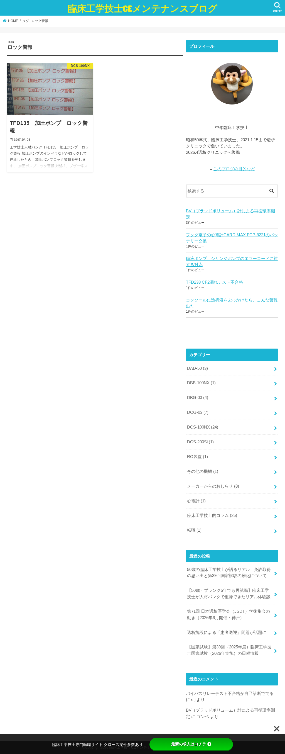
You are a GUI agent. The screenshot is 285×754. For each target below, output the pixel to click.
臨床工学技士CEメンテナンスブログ (142, 8)
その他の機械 (202, 471)
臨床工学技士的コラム (212, 515)
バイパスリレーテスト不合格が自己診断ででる (230, 693)
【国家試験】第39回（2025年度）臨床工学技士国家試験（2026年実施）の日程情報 (229, 650)
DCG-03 (197, 412)
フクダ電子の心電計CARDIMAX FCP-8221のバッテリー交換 (232, 238)
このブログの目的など (234, 169)
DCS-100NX (202, 427)
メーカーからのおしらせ (213, 486)
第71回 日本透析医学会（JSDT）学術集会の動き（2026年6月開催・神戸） (228, 614)
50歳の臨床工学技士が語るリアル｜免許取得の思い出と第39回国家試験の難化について (229, 572)
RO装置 (197, 456)
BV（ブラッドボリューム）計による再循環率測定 (230, 214)
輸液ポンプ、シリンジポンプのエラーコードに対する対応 (232, 261)
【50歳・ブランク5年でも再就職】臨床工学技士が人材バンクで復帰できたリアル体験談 (229, 593)
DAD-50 (197, 368)
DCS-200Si (200, 442)
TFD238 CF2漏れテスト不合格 (214, 282)
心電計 (196, 501)
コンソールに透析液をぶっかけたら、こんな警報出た (232, 303)
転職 (194, 530)
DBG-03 (197, 397)
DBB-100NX (201, 383)
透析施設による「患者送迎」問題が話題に (226, 632)
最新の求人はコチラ (188, 743)
